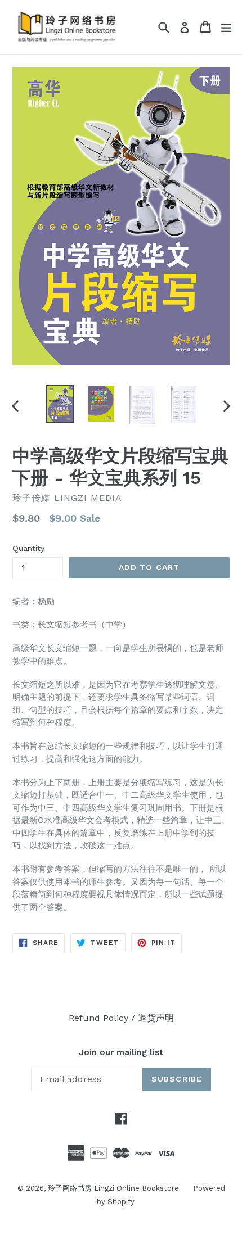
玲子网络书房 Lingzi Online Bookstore (113, 1188)
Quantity (28, 548)
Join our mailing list (121, 1052)
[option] (59, 404)
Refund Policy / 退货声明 (121, 1017)
